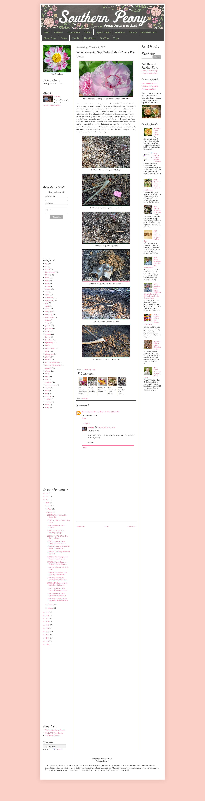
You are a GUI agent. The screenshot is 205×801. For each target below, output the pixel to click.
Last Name (48, 210)
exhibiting (48, 314)
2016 (48, 622)
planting (48, 357)
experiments (49, 317)
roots (47, 373)
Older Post (131, 526)
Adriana (91, 427)
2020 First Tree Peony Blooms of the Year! (58, 552)
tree (46, 393)
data (46, 303)
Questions (120, 32)
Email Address (50, 196)
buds (46, 280)
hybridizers (49, 340)
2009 (48, 644)
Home (46, 32)
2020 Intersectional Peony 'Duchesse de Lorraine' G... (57, 542)
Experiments (74, 32)
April (50, 509)
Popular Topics (103, 32)
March (50, 512)
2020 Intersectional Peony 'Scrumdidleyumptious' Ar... (57, 589)
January (50, 608)
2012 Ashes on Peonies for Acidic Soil (157, 209)
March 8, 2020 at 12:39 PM (109, 412)
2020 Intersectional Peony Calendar (56, 526)
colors (47, 294)
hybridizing (49, 343)
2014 (48, 628)
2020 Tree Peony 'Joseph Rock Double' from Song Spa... (57, 558)
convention (49, 300)
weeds (47, 405)
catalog (47, 286)
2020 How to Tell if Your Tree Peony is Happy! (57, 537)
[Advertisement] (106, 501)
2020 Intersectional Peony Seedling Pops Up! (56, 532)
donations (48, 311)
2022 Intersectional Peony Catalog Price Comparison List (150, 86)
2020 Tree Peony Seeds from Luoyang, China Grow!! (57, 573)
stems (47, 390)
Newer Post (81, 526)
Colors (64, 38)
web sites (48, 402)
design (47, 306)
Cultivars (58, 32)
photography (49, 354)
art (46, 266)
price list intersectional (53, 365)
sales (46, 376)
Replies (87, 423)
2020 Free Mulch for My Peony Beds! (58, 568)
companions (49, 297)
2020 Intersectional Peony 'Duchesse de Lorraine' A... (57, 594)
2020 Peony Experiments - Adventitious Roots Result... (57, 579)
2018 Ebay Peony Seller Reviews (157, 131)
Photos (88, 32)
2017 (48, 618)
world (47, 407)
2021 (48, 500)
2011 (48, 638)
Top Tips (104, 38)
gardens (47, 326)
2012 (48, 635)
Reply (84, 418)
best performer (50, 272)
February (51, 605)
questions (48, 368)
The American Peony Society (55, 730)
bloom (47, 275)
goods (47, 331)
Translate (59, 749)
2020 (48, 503)
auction (47, 269)
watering (48, 396)
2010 (48, 641)
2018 (48, 615)
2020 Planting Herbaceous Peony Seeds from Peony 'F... (58, 547)
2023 (48, 493)
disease (47, 309)
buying (47, 283)
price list (48, 359)
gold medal (49, 328)
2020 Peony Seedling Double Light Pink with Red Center (57, 600)
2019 (48, 612)
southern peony (50, 385)
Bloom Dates (50, 38)
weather (48, 399)
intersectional (49, 348)
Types (116, 38)
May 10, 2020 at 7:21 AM (106, 427)
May (49, 506)
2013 (48, 631)
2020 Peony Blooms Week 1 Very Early (58, 521)
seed (46, 379)
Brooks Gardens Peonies (90, 412)
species (47, 388)
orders (47, 351)
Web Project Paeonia (52, 735)
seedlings (85, 399)
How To (75, 38)
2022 (48, 496)
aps (46, 263)
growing (48, 334)
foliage (47, 323)
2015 (48, 625)
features (48, 320)
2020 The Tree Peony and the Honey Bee (57, 516)
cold (46, 292)
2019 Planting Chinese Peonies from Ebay (157, 157)
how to (47, 337)
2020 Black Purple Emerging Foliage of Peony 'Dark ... (57, 563)
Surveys (133, 32)
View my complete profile (52, 105)
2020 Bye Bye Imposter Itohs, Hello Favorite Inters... (57, 584)
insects (47, 345)
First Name (49, 203)
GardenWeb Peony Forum (54, 733)
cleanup (47, 289)
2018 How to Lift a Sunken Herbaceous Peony (157, 345)
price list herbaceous (52, 362)
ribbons (47, 371)
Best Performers (148, 32)
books (47, 278)
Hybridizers (89, 38)
